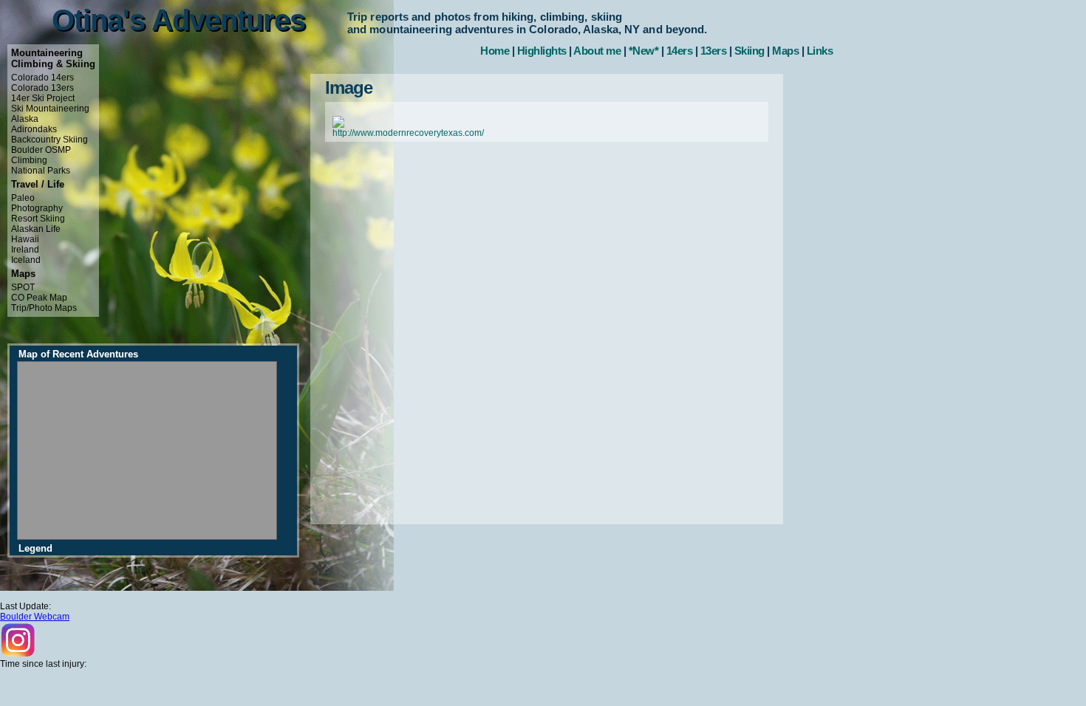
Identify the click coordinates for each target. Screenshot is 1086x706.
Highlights (542, 50)
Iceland (26, 260)
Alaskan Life (36, 229)
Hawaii (25, 239)
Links (820, 50)
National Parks (40, 170)
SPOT (23, 287)
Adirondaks (34, 129)
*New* (644, 50)
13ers (713, 50)
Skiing (749, 50)
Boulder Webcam (34, 616)
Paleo (23, 198)
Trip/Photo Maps (44, 308)
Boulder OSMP (41, 150)
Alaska (24, 119)
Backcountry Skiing (49, 139)
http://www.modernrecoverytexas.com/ (408, 133)
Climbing (29, 160)
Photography (37, 208)
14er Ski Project (43, 98)
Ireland (25, 249)
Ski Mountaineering (50, 108)
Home (494, 50)
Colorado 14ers (42, 77)
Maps (785, 50)
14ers (679, 50)
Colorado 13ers (42, 88)
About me (597, 50)
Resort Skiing (38, 218)
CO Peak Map (39, 297)
